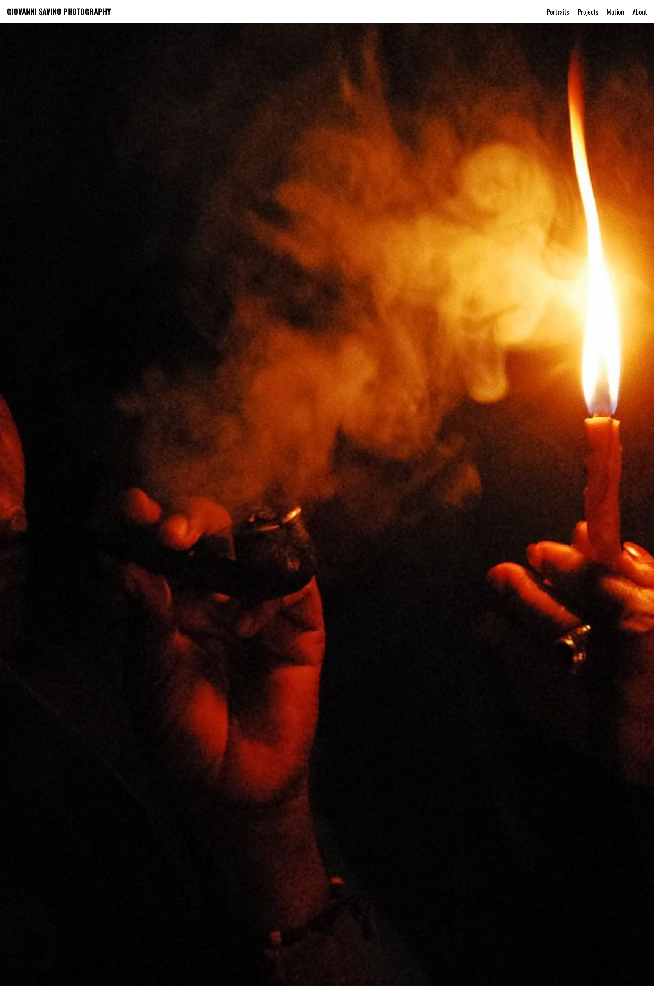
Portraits (558, 12)
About (639, 12)
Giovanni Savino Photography (59, 11)
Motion (615, 12)
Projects (588, 12)
